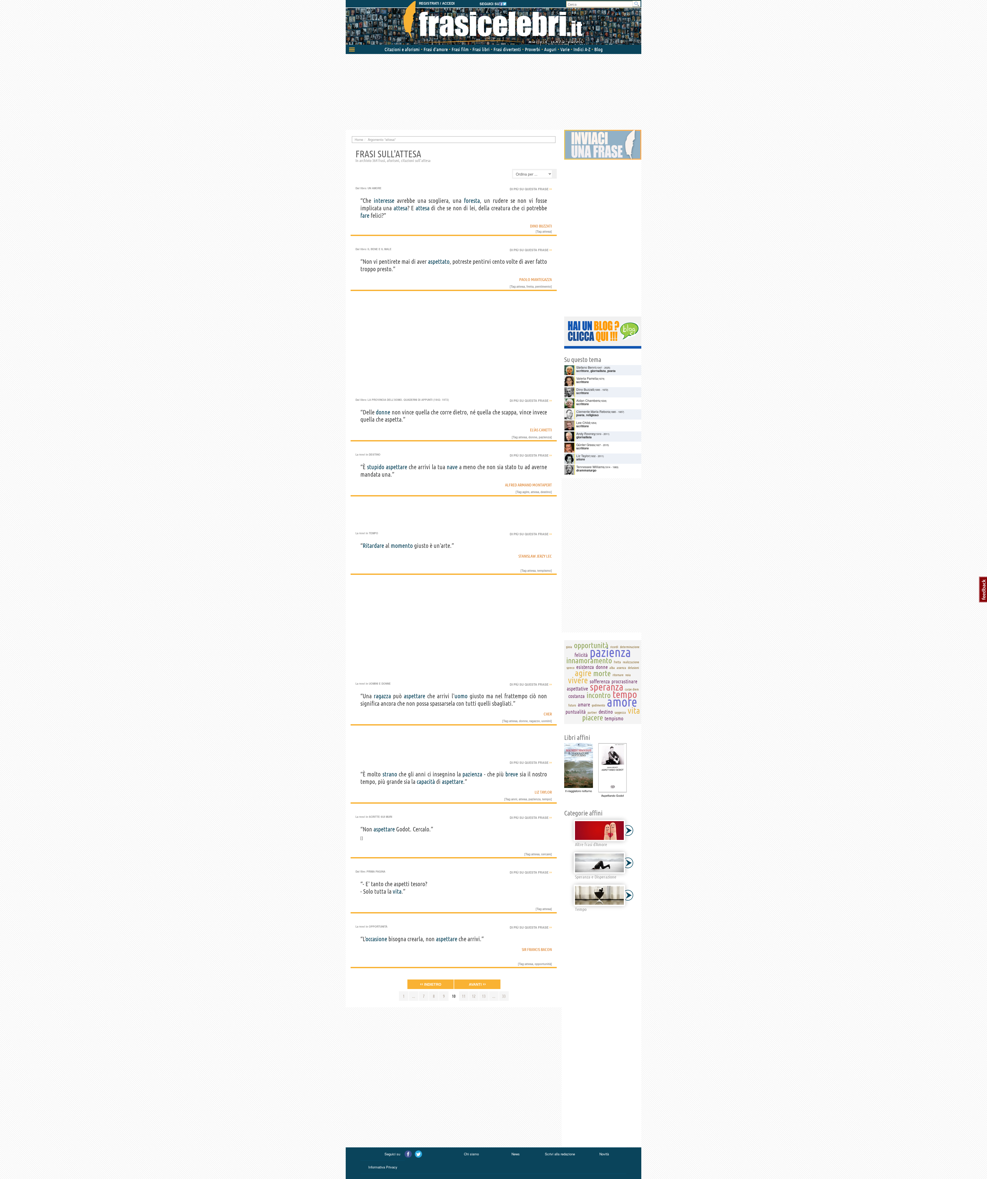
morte (602, 673)
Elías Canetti (541, 430)
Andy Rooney (585, 433)
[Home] (493, 23)
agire (526, 492)
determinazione (629, 647)
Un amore (374, 188)
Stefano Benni (586, 367)
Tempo (373, 533)
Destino (374, 454)
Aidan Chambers (588, 400)
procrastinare (624, 681)
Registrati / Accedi (437, 3)
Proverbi (532, 49)
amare (584, 705)
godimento (598, 705)
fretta (530, 286)
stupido (375, 467)
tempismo (544, 570)
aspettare (396, 467)
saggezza (620, 712)
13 (484, 996)
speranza (606, 687)
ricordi (614, 647)
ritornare (618, 675)
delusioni (633, 667)
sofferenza (600, 681)
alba (612, 667)
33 (504, 996)
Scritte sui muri (380, 817)
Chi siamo (471, 1153)
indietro (430, 984)
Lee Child (583, 422)
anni (514, 799)
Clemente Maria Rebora (593, 411)
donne (383, 412)
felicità (581, 655)
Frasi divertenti (507, 49)
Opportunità (378, 926)
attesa (400, 208)
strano (389, 774)
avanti (477, 984)
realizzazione (631, 662)
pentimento (543, 286)
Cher (548, 714)
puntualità (575, 712)
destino (546, 492)
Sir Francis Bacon (537, 949)
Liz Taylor (543, 792)
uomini (546, 721)
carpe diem (632, 689)
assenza (621, 667)
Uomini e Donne (380, 683)
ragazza (382, 696)
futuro (572, 705)
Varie (565, 49)
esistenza (585, 667)
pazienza (545, 437)
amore (622, 701)
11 (463, 996)
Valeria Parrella (587, 378)
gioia (569, 647)
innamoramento (589, 660)
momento (402, 545)
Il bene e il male (379, 249)
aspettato (439, 261)
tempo (546, 799)
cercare (546, 854)
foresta (472, 200)
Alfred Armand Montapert (528, 485)
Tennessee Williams (590, 467)
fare (364, 215)
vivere (578, 680)
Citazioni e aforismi (402, 49)
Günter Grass (585, 444)
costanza (576, 696)
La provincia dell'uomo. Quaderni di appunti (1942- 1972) (408, 400)
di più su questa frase (531, 189)
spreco (570, 667)
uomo (461, 696)
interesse (384, 200)
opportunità (543, 964)
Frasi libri (481, 49)
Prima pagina (376, 871)
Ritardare (373, 545)
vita (397, 891)
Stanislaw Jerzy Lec (535, 556)
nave (452, 467)
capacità (426, 781)
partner (592, 712)
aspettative (577, 689)
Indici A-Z (581, 49)
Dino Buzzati (541, 226)
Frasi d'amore (436, 49)
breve (511, 774)
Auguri (550, 49)
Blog (598, 49)
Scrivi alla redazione (560, 1153)
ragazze (534, 721)
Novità (604, 1153)
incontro (599, 695)
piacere (592, 717)
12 (474, 996)
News (515, 1153)
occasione (376, 939)
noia (628, 675)
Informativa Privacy (382, 1167)
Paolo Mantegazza (535, 279)
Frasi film (460, 49)
